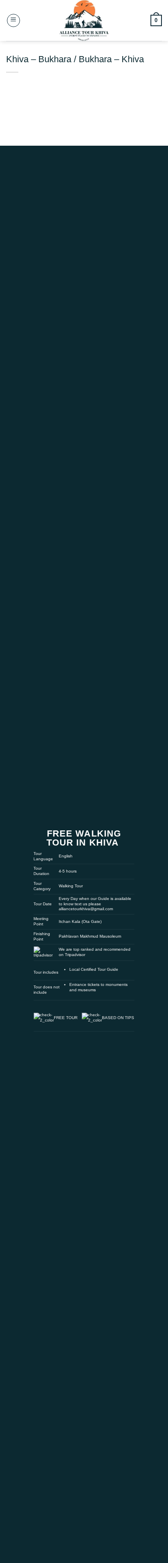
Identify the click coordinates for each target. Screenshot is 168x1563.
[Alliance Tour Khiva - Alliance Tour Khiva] (84, 20)
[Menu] (13, 20)
